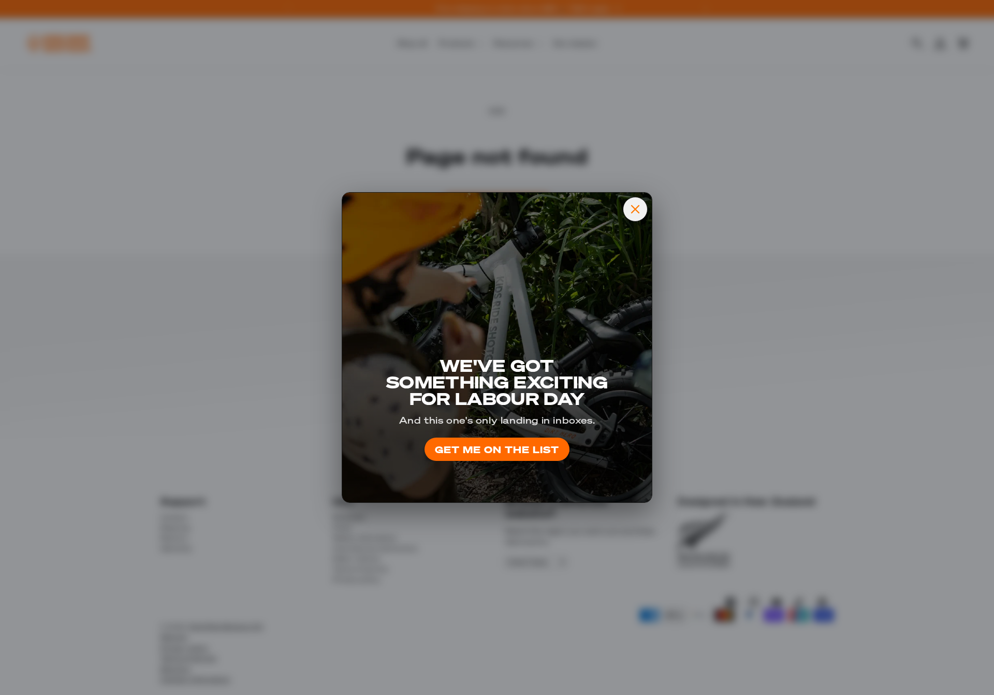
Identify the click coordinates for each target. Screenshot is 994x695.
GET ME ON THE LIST (497, 449)
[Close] (635, 209)
